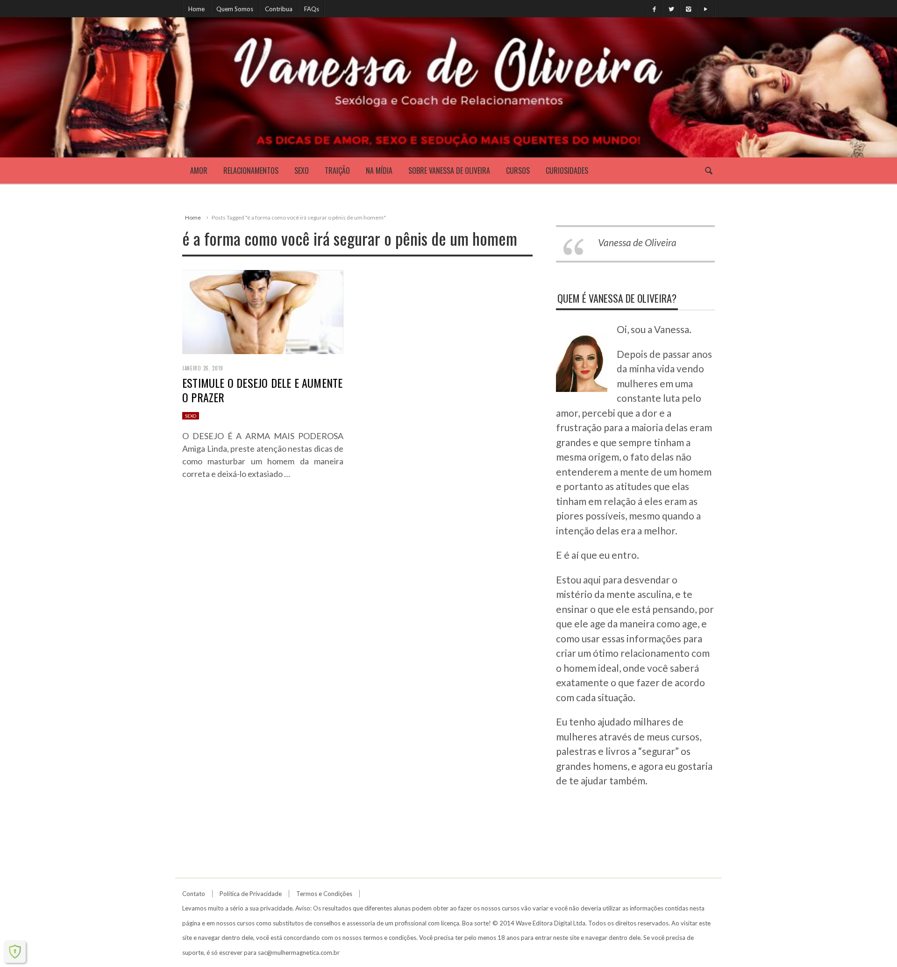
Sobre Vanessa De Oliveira (449, 170)
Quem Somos (234, 9)
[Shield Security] (14, 951)
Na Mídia (379, 170)
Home (196, 9)
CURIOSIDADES (567, 170)
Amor (198, 170)
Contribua (278, 9)
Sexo (301, 170)
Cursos (518, 170)
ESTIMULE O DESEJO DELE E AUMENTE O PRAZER (262, 389)
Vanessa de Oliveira (637, 242)
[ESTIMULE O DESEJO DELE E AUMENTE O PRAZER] (262, 310)
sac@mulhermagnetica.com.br (299, 952)
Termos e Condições (324, 893)
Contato (193, 893)
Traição (337, 170)
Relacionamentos (250, 170)
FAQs (311, 9)
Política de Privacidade (251, 893)
